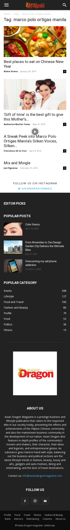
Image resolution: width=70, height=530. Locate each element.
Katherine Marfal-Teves (17, 124)
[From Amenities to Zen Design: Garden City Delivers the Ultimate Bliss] (13, 247)
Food (17, 515)
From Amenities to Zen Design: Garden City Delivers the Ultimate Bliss (44, 246)
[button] (6, 5)
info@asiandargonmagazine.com (42, 475)
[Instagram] (35, 501)
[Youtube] (45, 501)
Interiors (18, 518)
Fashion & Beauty (54, 515)
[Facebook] (25, 501)
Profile (7, 515)
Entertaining (33, 518)
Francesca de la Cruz (15, 150)
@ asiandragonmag (35, 188)
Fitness (37, 515)
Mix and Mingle (17, 163)
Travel (27, 515)
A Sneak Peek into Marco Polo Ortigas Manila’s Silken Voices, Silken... (30, 141)
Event (7, 518)
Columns (47, 518)
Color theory (32, 224)
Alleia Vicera (11, 71)
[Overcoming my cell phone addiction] (13, 265)
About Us (60, 518)
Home (7, 14)
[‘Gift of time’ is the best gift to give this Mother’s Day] (35, 94)
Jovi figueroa (11, 168)
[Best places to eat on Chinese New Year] (35, 41)
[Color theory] (13, 229)
